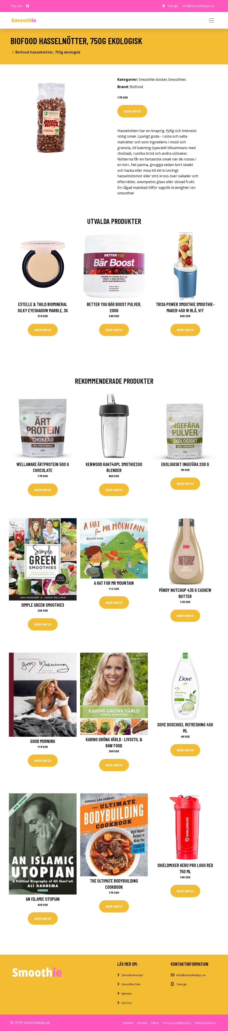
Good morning (42, 741)
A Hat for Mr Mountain (114, 583)
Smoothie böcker (153, 79)
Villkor (155, 1023)
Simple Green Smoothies (42, 605)
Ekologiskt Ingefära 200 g (185, 464)
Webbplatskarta (205, 1023)
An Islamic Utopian (43, 899)
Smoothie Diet (130, 984)
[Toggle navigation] (212, 20)
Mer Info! (132, 111)
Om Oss (126, 1003)
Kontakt (142, 1023)
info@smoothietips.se (198, 6)
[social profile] (27, 6)
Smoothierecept (132, 975)
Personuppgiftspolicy (177, 1023)
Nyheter (126, 993)
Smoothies (177, 79)
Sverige (173, 6)
